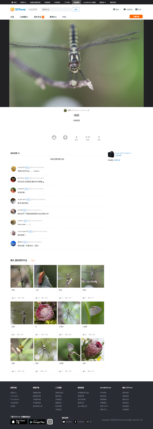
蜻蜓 (13, 290)
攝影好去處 (83, 392)
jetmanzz (21, 178)
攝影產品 (58, 396)
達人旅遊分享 (82, 406)
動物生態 (117, 160)
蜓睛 (60, 290)
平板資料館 (37, 403)
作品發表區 (14, 403)
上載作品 (136, 16)
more (33, 260)
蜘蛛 (36, 363)
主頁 (12, 17)
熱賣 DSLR (104, 406)
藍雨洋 (20, 242)
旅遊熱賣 (81, 396)
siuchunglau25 (23, 231)
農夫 (70, 110)
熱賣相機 (103, 399)
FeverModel (15, 399)
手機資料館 (37, 399)
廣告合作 (126, 399)
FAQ (64, 17)
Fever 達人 (14, 396)
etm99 (20, 210)
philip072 (21, 188)
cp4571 (20, 220)
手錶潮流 (58, 409)
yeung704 (21, 167)
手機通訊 (58, 399)
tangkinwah (22, 199)
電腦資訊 (58, 403)
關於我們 (126, 392)
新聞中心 (14, 392)
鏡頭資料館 (37, 396)
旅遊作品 (81, 403)
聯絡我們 (126, 396)
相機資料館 (37, 392)
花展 (84, 363)
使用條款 (126, 406)
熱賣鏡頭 (103, 403)
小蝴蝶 (84, 327)
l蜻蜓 (84, 290)
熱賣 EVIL (103, 409)
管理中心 (53, 17)
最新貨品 (103, 396)
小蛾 (36, 290)
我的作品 (39, 17)
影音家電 (58, 406)
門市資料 (103, 392)
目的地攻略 (82, 399)
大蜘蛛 (61, 327)
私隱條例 (126, 409)
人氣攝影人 (24, 17)
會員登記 (126, 403)
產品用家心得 (37, 406)
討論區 (13, 406)
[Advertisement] (76, 129)
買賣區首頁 (59, 392)
